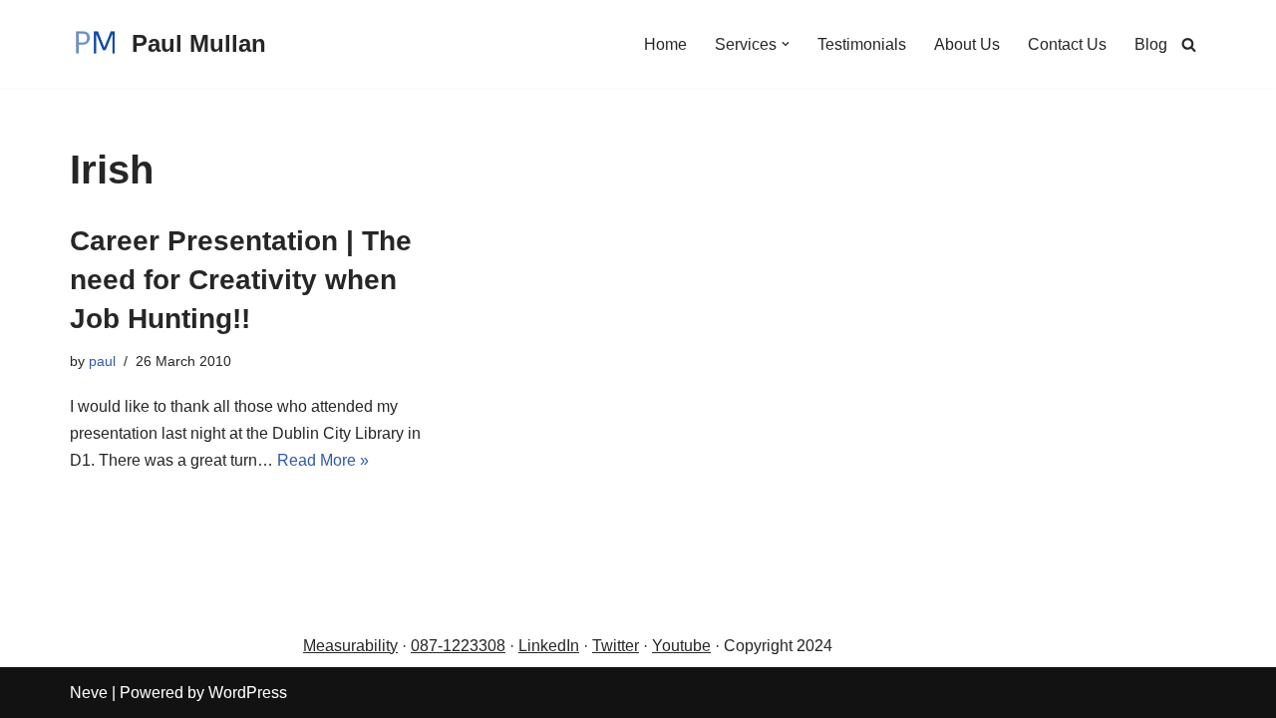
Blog (1150, 44)
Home (665, 44)
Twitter (615, 645)
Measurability (350, 645)
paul (102, 361)
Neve (89, 692)
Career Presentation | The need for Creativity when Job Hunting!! (241, 279)
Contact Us (1067, 44)
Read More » (323, 460)
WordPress (247, 692)
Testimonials (861, 44)
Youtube (681, 645)
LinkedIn (548, 645)
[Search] (1188, 44)
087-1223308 (458, 645)
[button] (786, 44)
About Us (967, 44)
